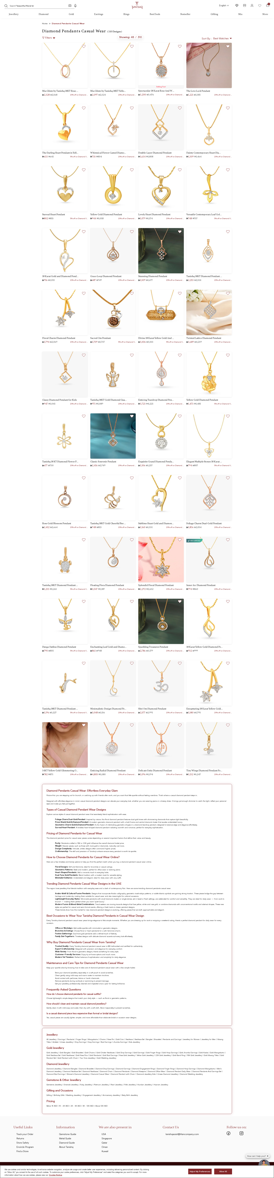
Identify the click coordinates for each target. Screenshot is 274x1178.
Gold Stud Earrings (110, 1055)
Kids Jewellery (134, 1042)
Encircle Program (25, 1147)
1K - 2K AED (64, 1106)
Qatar (104, 1142)
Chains (102, 1039)
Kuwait (105, 1151)
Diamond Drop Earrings (104, 1068)
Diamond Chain (106, 1071)
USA (104, 1134)
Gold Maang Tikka (211, 1055)
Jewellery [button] (14, 14)
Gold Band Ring (179, 1055)
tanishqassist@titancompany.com (182, 1134)
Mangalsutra (93, 1039)
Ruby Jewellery (86, 1084)
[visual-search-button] (70, 5)
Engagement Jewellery (92, 1095)
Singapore (107, 1138)
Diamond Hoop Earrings (186, 1068)
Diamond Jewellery (54, 1068)
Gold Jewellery (52, 1052)
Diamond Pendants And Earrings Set (206, 1071)
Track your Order (24, 1134)
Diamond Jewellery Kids (146, 1074)
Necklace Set (139, 1039)
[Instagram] (241, 1133)
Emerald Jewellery (71, 1084)
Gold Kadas (203, 1052)
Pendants (70, 1039)
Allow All (223, 1171)
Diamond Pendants (121, 1071)
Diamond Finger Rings (166, 1068)
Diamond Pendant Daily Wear (179, 1071)
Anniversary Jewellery (111, 1095)
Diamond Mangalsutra (206, 1068)
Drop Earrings (80, 1042)
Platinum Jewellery (101, 1084)
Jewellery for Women (191, 1039)
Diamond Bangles (70, 1068)
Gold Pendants (95, 1055)
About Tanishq (66, 1147)
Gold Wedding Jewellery (106, 1058)
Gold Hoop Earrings (170, 1052)
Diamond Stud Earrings (56, 1074)
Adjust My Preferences (200, 1171)
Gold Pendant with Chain (68, 1058)
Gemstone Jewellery (54, 1084)
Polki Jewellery (130, 1084)
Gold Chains (90, 1052)
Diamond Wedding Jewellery (191, 1074)
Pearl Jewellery (116, 1084)
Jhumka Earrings (120, 1042)
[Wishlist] (259, 5)
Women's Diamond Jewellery (78, 1074)
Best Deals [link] (155, 14)
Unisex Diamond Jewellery (167, 1074)
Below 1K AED (52, 1106)
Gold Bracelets (77, 1052)
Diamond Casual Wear (100, 1074)
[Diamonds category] (237, 5)
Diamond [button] (44, 14)
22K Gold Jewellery (163, 1055)
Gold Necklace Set (53, 1055)
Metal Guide (65, 1138)
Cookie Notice (55, 1175)
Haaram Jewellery (161, 1084)
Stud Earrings (106, 1042)
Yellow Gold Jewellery (145, 1055)
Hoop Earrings (93, 1042)
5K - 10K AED (88, 1106)
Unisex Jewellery (66, 1042)
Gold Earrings (138, 1052)
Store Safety (22, 1142)
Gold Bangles (65, 1052)
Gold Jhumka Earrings (188, 1052)
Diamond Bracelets (86, 1068)
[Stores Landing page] (244, 5)
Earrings (61, 1039)
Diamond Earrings (123, 1068)
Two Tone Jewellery (87, 1058)
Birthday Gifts (59, 1095)
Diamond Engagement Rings (143, 1068)
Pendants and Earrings (172, 1039)
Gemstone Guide (67, 1134)
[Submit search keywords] (6, 5)
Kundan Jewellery (145, 1084)
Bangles (149, 1039)
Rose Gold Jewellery (127, 1055)
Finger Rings (81, 1039)
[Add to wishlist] (84, 46)
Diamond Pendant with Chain (123, 1074)
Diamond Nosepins (138, 1071)
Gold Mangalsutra (217, 1052)
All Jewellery (51, 1039)
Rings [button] (126, 14)
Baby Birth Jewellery (130, 1095)
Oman (105, 1147)
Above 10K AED (101, 1106)
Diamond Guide (67, 1142)
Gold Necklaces (68, 1055)
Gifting (49, 1095)
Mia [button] (240, 14)
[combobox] (37, 6)
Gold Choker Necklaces (105, 1052)
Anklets (55, 1042)
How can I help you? (256, 1156)
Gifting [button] (214, 14)
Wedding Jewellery (73, 1095)
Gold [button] (71, 14)
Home (46, 23)
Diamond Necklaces (90, 1071)
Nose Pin (110, 1039)
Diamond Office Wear (156, 1071)
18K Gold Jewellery (194, 1055)
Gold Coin (120, 1039)
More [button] (265, 14)
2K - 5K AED (76, 1106)
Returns (20, 1138)
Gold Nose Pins (82, 1055)
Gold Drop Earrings (124, 1052)
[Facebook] (228, 1133)
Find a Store (22, 1151)
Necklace (129, 1039)
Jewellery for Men (209, 1039)
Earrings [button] (98, 14)
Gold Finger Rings (153, 1052)
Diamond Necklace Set (72, 1071)
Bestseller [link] (185, 14)
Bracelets (157, 1039)
